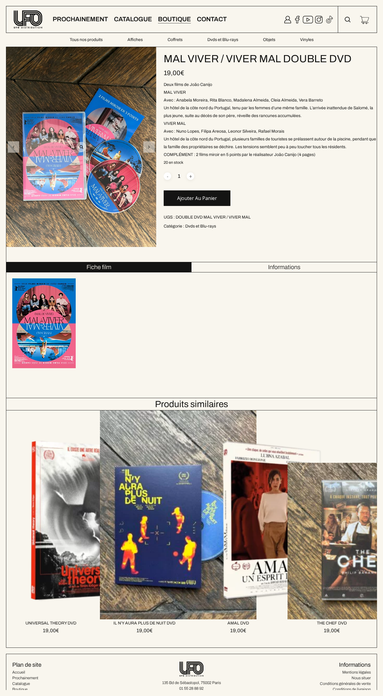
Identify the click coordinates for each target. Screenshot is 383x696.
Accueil (18, 672)
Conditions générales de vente (345, 684)
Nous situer (361, 678)
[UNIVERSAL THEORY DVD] (84, 514)
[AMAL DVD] (272, 514)
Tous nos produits (86, 39)
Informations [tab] (284, 267)
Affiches (135, 39)
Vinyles (307, 39)
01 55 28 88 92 (191, 688)
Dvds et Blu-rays (222, 39)
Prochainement (25, 678)
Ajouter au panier (197, 198)
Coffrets (175, 39)
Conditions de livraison (352, 689)
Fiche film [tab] (98, 267)
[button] (149, 147)
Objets (269, 39)
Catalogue (21, 684)
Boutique (20, 689)
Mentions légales (356, 672)
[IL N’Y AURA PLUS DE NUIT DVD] (178, 514)
